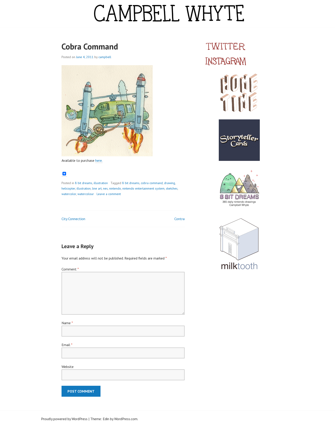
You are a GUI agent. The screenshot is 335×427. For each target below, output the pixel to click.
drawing (169, 183)
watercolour (85, 194)
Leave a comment (109, 194)
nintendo (115, 188)
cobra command (152, 183)
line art (97, 188)
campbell (104, 57)
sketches (172, 188)
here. (99, 160)
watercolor (69, 194)
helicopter (68, 188)
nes (105, 188)
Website (68, 366)
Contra (179, 218)
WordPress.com (125, 419)
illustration (101, 183)
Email (67, 344)
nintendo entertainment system (143, 188)
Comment (70, 269)
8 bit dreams (83, 183)
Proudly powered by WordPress (64, 419)
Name (67, 323)
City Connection (73, 218)
